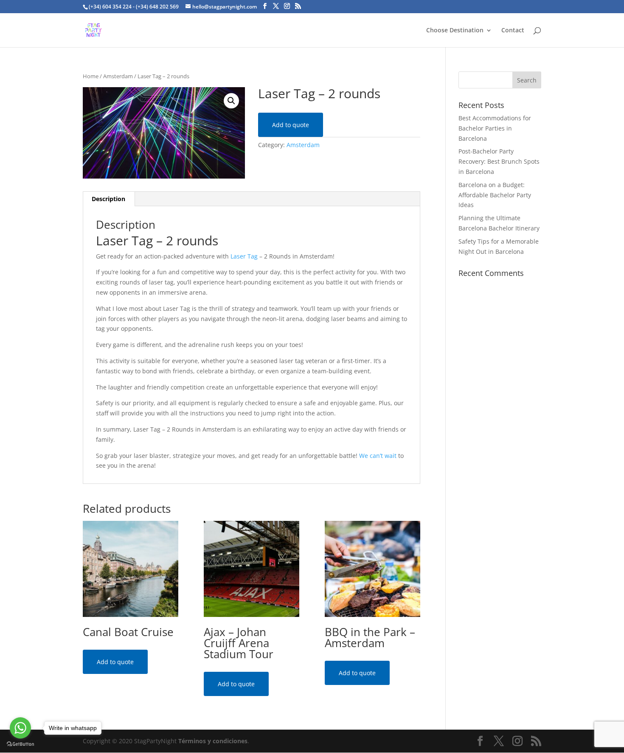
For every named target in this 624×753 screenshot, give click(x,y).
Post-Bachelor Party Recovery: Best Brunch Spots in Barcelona (499, 161)
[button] (231, 100)
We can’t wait (377, 456)
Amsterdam (118, 76)
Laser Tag (244, 256)
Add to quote (290, 125)
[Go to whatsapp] (20, 728)
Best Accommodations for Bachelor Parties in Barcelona (494, 128)
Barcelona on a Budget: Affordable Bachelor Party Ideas (494, 195)
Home (90, 76)
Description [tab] (108, 199)
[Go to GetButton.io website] (20, 744)
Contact (512, 30)
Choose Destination (454, 30)
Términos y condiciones (212, 741)
